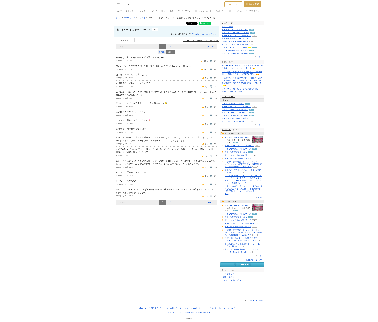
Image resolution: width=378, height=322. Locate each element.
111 (253, 33)
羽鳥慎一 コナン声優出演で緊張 (235, 44)
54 (251, 53)
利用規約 (154, 308)
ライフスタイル (252, 11)
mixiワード (234, 308)
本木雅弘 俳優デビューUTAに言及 (236, 39)
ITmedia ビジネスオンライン (204, 34)
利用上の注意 (228, 277)
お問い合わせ (175, 308)
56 (247, 104)
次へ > (210, 47)
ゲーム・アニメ (184, 11)
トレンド (153, 11)
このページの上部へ (255, 301)
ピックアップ (227, 23)
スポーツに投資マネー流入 (233, 104)
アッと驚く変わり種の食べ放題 (235, 53)
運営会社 (171, 312)
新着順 (162, 52)
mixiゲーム (187, 308)
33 (253, 38)
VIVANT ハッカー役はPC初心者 (235, 41)
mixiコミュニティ (200, 308)
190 (251, 112)
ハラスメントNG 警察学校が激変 (235, 33)
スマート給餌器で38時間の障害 (235, 51)
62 (251, 110)
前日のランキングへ (254, 260)
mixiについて (144, 308)
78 (254, 47)
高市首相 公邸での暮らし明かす (235, 30)
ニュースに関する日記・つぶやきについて (201, 41)
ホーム (118, 18)
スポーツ (220, 11)
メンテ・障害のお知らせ (233, 280)
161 (251, 30)
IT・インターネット (203, 11)
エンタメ (141, 11)
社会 (163, 11)
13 (252, 118)
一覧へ (259, 57)
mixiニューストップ (125, 11)
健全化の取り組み (203, 312)
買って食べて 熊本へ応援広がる (235, 121)
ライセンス (164, 308)
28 (254, 36)
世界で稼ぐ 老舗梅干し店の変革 (235, 118)
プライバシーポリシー (185, 312)
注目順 (171, 52)
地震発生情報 (227, 27)
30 (252, 44)
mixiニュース (129, 18)
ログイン (233, 4)
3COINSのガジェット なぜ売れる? (236, 36)
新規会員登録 (252, 4)
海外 (230, 11)
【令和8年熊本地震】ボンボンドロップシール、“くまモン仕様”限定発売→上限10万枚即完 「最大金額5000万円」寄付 (243, 164)
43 (252, 41)
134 (251, 50)
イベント (213, 308)
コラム (239, 11)
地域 (171, 11)
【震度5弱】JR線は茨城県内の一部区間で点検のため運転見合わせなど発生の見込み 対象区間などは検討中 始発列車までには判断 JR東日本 (242, 80)
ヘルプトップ (228, 274)
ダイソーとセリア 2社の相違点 (235, 113)
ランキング (226, 130)
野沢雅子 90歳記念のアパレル (234, 47)
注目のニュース (228, 97)
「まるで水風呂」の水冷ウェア (235, 110)
